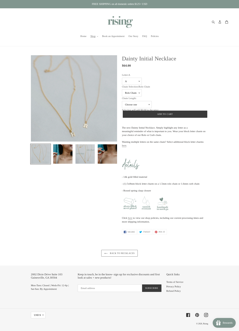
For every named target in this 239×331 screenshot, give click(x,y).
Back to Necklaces (122, 253)
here (124, 145)
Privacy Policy (173, 286)
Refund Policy (173, 291)
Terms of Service (174, 282)
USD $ (37, 315)
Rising (205, 324)
